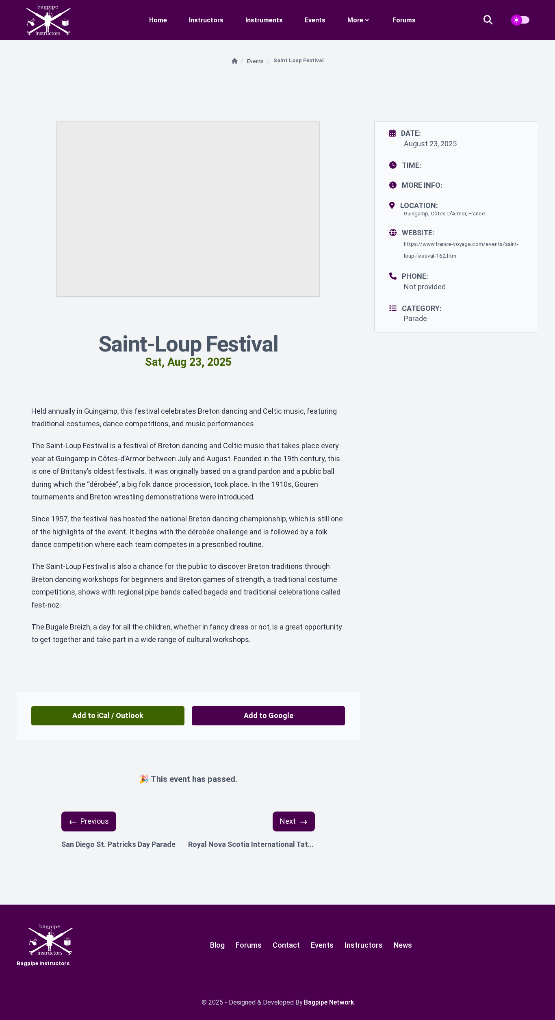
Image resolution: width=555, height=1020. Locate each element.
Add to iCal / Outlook (107, 715)
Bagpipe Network (329, 1002)
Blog (217, 945)
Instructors (206, 20)
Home (158, 20)
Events (315, 20)
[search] (492, 20)
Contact (286, 945)
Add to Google (268, 715)
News (403, 945)
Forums (404, 20)
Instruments (264, 20)
